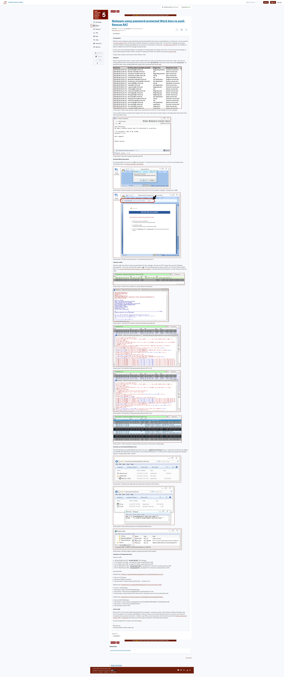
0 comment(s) (116, 33)
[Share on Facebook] (181, 29)
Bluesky (100, 59)
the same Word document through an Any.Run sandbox (135, 269)
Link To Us (94, 672)
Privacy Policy (113, 672)
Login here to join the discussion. (120, 650)
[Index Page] (5, 2)
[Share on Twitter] (186, 29)
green (189, 7)
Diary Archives (116, 665)
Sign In (273, 2)
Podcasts (98, 29)
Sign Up (279, 2)
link (162, 444)
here (160, 64)
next (118, 11)
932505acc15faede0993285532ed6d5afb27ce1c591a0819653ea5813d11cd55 (142, 574)
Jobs (97, 33)
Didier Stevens (175, 7)
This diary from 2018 (169, 45)
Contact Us (98, 43)
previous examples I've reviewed (134, 164)
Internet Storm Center (15, 2)
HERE (136, 15)
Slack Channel (100, 53)
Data (97, 36)
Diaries (97, 25)
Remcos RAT (172, 51)
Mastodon (100, 56)
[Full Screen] (177, 29)
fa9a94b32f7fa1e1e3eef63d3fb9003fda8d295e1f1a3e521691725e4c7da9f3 (141, 585)
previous (113, 11)
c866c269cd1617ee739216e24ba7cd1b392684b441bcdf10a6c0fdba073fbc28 (142, 597)
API (105, 670)
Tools (97, 40)
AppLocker (125, 618)
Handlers (106, 672)
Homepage (98, 22)
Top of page (189, 657)
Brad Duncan (116, 30)
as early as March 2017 (120, 43)
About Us (98, 47)
